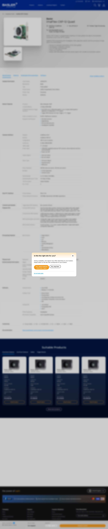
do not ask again (38, 273)
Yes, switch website (42, 267)
